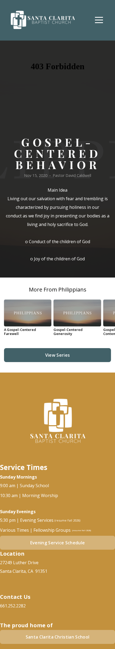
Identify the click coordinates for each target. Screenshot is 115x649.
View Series (57, 355)
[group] (27, 320)
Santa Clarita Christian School (58, 637)
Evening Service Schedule (57, 543)
